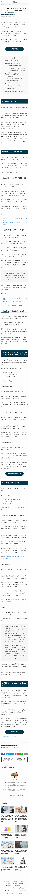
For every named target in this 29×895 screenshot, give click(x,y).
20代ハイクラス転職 (11, 14)
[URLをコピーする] (26, 754)
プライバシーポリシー (12, 890)
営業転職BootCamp (17, 887)
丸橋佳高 (14, 780)
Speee (4, 747)
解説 (17, 747)
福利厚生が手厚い (11, 88)
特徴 (15, 747)
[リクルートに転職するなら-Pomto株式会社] (14, 1)
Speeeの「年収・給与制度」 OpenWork (13, 305)
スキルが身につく (11, 86)
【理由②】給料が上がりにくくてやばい (16, 68)
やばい (7, 747)
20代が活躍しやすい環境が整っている (15, 85)
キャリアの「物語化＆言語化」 (19, 888)
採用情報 (5, 890)
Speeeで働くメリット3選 (11, 83)
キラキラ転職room (17, 885)
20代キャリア (5, 14)
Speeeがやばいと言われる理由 (12, 63)
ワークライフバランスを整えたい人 (15, 78)
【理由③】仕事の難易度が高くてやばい (16, 70)
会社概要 (8, 883)
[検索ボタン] (27, 1)
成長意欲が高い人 (11, 76)
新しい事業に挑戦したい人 (13, 80)
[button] (3, 754)
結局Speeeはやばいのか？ (11, 60)
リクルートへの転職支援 (18, 883)
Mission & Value (9, 885)
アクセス (8, 887)
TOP (4, 881)
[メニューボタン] (1, 1)
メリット (11, 747)
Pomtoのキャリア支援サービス (19, 881)
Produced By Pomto (21, 890)
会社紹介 (8, 881)
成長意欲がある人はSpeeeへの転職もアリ (15, 91)
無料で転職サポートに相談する (10, 737)
